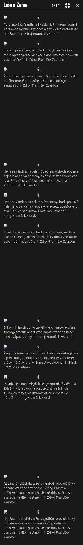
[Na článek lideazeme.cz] (15, 5)
